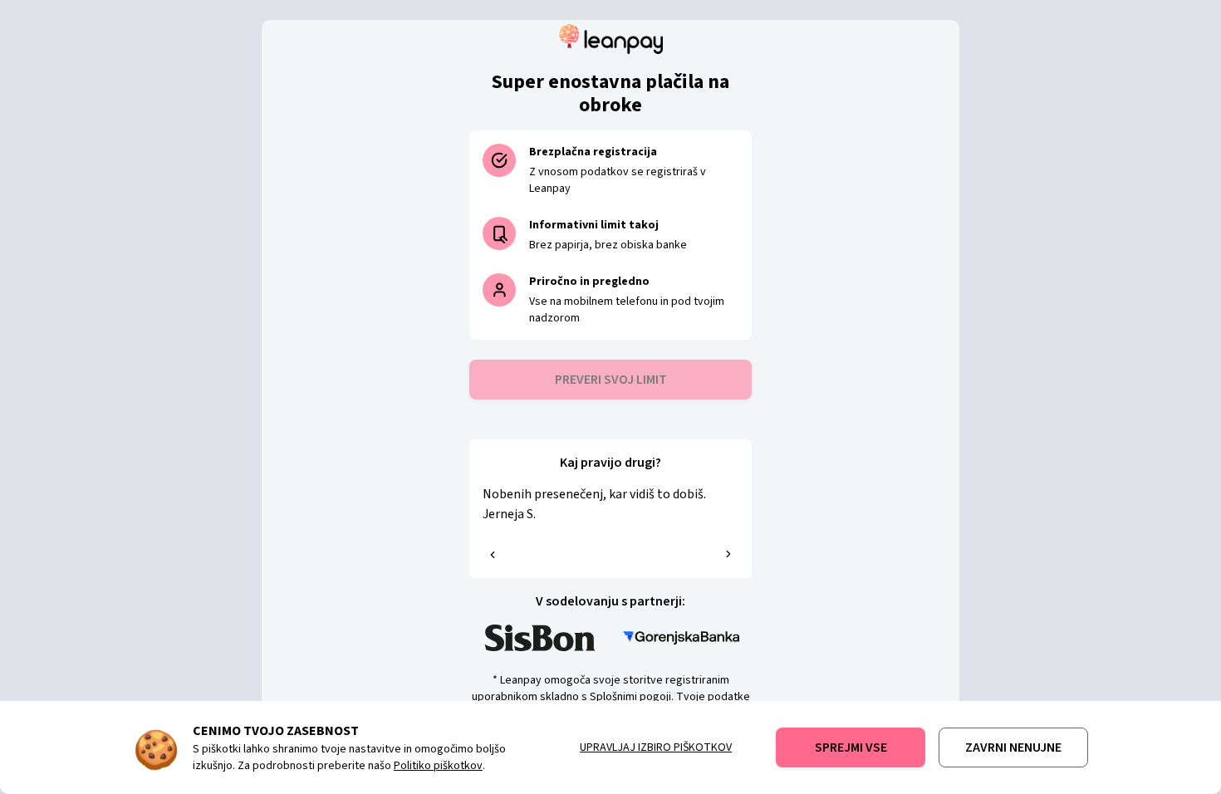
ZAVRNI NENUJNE (1013, 747)
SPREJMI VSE (851, 747)
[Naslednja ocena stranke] (728, 554)
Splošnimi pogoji (630, 697)
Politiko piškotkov (438, 765)
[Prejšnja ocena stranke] (493, 555)
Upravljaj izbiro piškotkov (656, 747)
